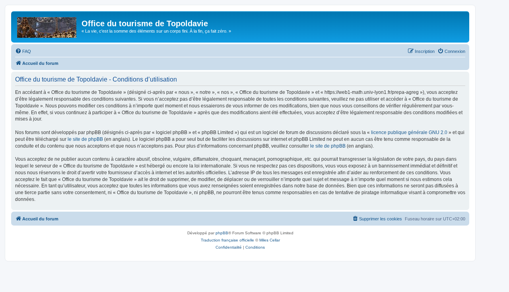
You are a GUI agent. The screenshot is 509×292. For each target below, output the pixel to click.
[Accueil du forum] (47, 26)
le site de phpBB (85, 139)
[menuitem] (23, 51)
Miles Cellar (269, 240)
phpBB (222, 233)
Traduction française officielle (227, 240)
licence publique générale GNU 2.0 (409, 132)
